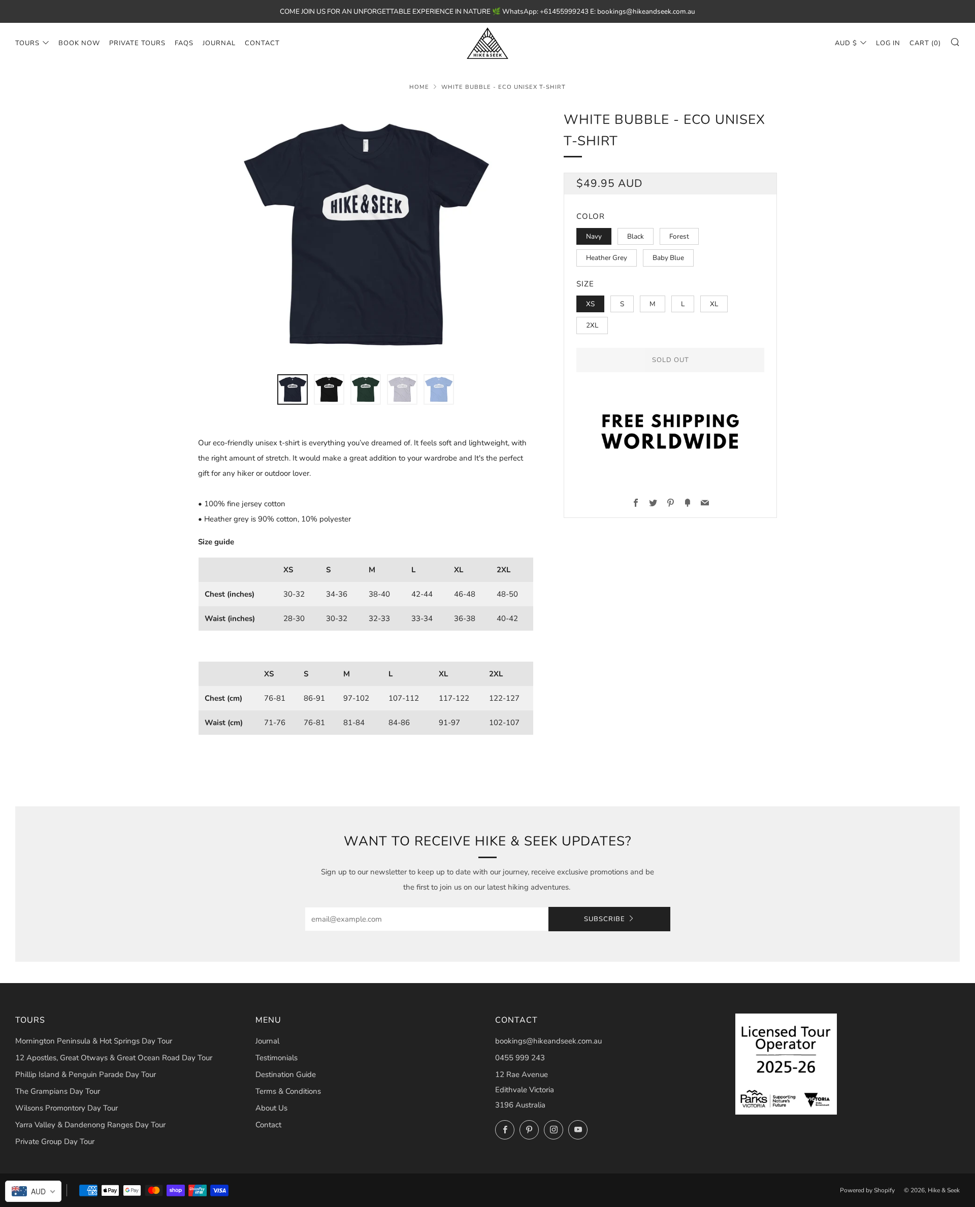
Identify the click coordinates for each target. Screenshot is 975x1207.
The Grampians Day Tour (57, 1091)
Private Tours (137, 43)
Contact (262, 43)
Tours (27, 43)
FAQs (184, 43)
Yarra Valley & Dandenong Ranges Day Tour (90, 1125)
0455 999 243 (520, 1058)
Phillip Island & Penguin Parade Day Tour (85, 1074)
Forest (679, 236)
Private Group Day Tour (54, 1141)
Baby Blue (668, 258)
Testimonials (276, 1058)
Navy (594, 236)
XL (714, 304)
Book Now (79, 43)
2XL (592, 325)
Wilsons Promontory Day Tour (66, 1108)
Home (419, 87)
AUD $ (846, 43)
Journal (219, 43)
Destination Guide (285, 1074)
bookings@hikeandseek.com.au (548, 1041)
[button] (292, 389)
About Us (271, 1108)
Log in (888, 43)
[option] (365, 235)
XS (590, 304)
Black (635, 236)
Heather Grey (606, 258)
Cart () (925, 43)
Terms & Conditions (288, 1091)
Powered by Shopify (867, 1190)
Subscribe (604, 919)
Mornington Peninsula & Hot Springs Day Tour (93, 1041)
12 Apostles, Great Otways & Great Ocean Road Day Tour (113, 1058)
